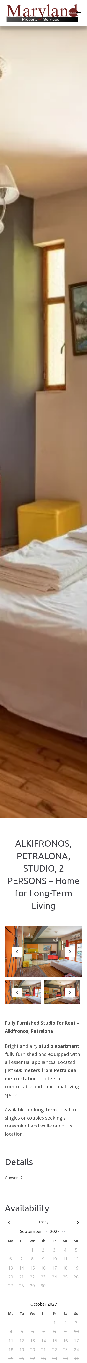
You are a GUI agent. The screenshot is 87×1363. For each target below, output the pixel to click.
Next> (70, 1222)
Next (70, 956)
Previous (17, 956)
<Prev (16, 1222)
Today (43, 1221)
